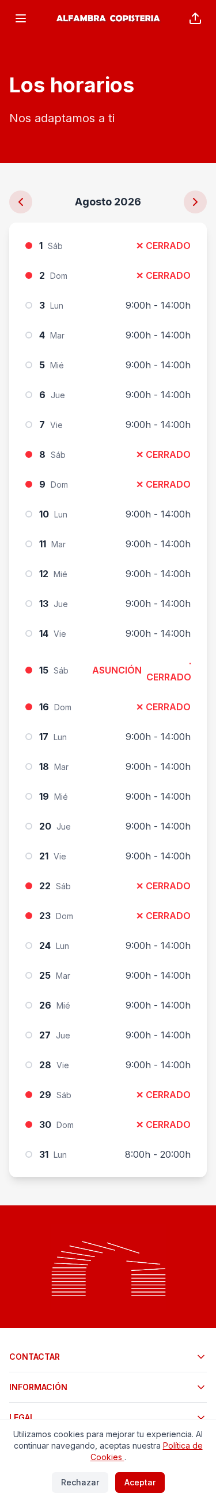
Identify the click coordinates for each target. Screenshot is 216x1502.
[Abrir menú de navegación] (20, 18)
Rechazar (80, 1482)
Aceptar (140, 1482)
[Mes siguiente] (195, 201)
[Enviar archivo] (195, 18)
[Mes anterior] (20, 201)
